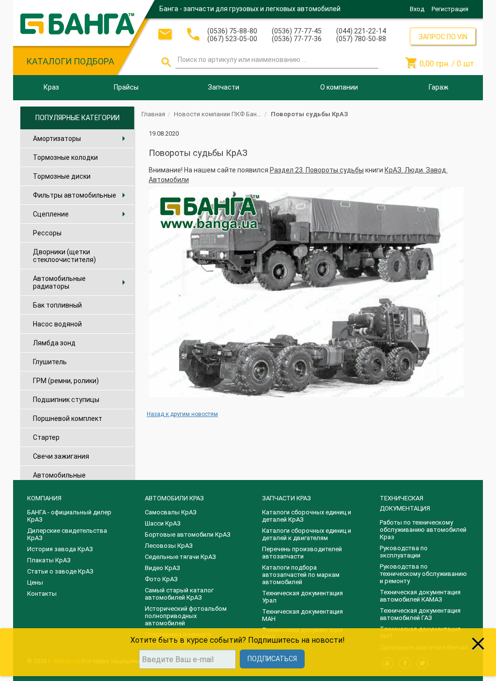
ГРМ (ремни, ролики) (66, 381)
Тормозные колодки (65, 157)
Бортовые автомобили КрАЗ (188, 534)
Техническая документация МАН (302, 615)
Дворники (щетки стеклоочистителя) (64, 255)
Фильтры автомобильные (81, 195)
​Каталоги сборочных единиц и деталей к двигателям (306, 534)
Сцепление (81, 214)
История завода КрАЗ (60, 549)
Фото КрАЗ (161, 579)
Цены (35, 582)
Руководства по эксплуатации (404, 551)
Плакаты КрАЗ (49, 560)
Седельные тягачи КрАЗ (180, 556)
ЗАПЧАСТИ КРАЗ (286, 498)
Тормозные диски (62, 176)
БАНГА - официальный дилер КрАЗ (69, 516)
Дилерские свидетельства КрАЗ (67, 534)
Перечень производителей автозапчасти (302, 552)
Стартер (46, 437)
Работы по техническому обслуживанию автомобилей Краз (423, 530)
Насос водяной (57, 324)
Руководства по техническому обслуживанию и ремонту (423, 574)
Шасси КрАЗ (163, 523)
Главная (153, 114)
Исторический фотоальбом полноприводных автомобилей (186, 616)
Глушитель (50, 362)
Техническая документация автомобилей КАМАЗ (420, 595)
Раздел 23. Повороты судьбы (317, 170)
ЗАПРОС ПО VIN (442, 37)
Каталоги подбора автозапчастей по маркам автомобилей (301, 575)
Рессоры (47, 233)
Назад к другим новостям (182, 414)
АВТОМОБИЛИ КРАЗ (174, 498)
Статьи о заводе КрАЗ (60, 571)
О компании (339, 87)
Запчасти (223, 87)
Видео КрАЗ (162, 568)
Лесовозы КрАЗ (169, 545)
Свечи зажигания (61, 456)
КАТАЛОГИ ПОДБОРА (70, 61)
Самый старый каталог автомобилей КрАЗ (179, 594)
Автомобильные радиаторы (81, 282)
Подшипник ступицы (66, 399)
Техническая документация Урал (302, 596)
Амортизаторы (81, 138)
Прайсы (126, 87)
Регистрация (450, 9)
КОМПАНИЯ (44, 498)
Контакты (42, 593)
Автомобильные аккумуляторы (59, 479)
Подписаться (272, 659)
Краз (51, 87)
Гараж (439, 87)
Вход (417, 9)
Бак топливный (57, 305)
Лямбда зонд (54, 343)
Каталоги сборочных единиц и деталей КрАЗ (306, 516)
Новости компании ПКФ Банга (218, 114)
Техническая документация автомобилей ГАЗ (420, 614)
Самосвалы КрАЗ (171, 512)
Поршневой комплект (67, 418)
